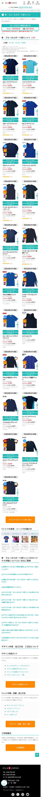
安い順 (11, 43)
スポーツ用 (6, 533)
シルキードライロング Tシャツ (30, 287)
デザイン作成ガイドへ (20, 684)
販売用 (25, 533)
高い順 (17, 43)
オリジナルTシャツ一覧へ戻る (20, 519)
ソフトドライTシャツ (30, 74)
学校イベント (34, 533)
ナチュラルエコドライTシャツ (10, 494)
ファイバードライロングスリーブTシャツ (30, 453)
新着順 (23, 43)
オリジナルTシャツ (20, 10)
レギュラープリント (13, 708)
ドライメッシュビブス (30, 158)
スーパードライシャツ (30, 411)
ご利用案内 (20, 747)
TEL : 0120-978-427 (9, 772)
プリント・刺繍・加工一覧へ (20, 724)
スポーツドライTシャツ (10, 116)
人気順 (5, 43)
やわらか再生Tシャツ (10, 287)
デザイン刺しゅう (12, 711)
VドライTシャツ (30, 201)
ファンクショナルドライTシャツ (10, 244)
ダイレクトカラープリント (15, 705)
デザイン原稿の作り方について (17, 669)
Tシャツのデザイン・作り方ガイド (18, 666)
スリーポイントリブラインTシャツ (10, 328)
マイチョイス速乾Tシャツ (30, 370)
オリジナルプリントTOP (7, 10)
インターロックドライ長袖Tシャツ (30, 244)
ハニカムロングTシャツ (10, 411)
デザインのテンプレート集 (15, 675)
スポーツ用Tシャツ (32, 10)
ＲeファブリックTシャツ (10, 453)
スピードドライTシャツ (10, 74)
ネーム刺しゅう (12, 714)
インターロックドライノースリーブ (10, 201)
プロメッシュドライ (10, 158)
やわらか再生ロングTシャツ (10, 370)
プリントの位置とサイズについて (18, 672)
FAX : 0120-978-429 (9, 775)
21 (32, 37)
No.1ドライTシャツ (30, 116)
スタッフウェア (15, 533)
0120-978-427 (25, 7)
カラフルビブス (30, 328)
